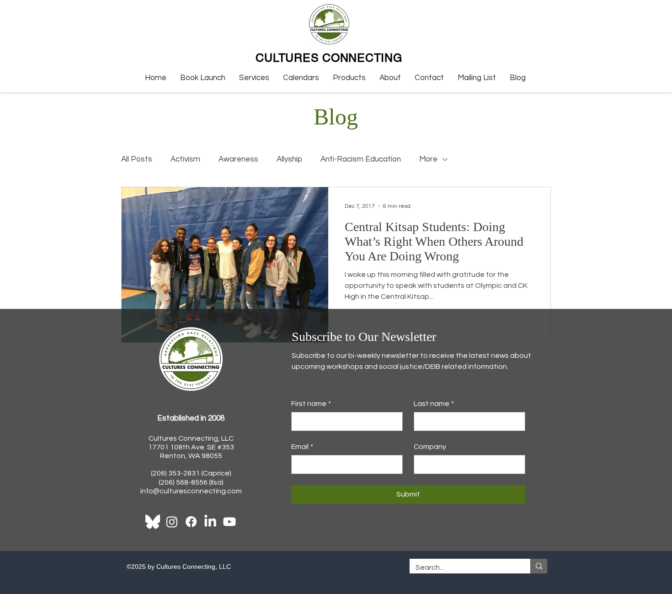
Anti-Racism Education (360, 159)
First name (311, 403)
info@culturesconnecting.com (191, 491)
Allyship (289, 159)
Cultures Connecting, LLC (191, 438)
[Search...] (538, 566)
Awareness (238, 159)
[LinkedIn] (210, 521)
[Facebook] (191, 521)
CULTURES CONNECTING (329, 58)
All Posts (136, 159)
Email (302, 446)
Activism (185, 159)
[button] (254, 77)
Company (430, 446)
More (428, 159)
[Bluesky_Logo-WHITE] (152, 521)
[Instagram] (172, 521)
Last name (434, 403)
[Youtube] (229, 521)
